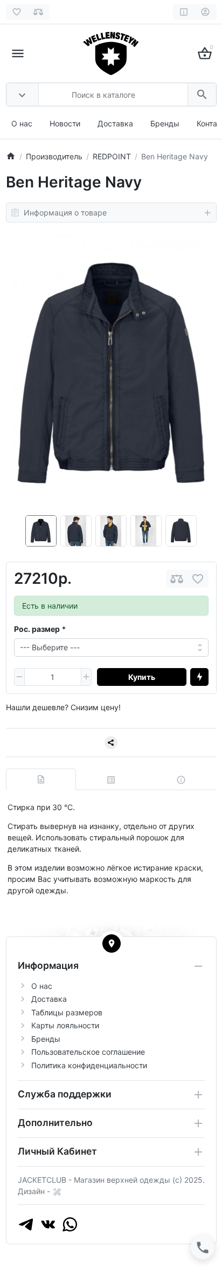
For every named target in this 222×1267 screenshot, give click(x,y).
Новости (65, 123)
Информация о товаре (65, 212)
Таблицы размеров (66, 1012)
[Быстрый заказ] (199, 677)
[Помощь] (184, 12)
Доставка (115, 123)
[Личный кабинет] (206, 12)
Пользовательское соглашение (88, 1051)
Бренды (164, 123)
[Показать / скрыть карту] (111, 943)
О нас (21, 123)
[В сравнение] (177, 579)
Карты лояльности (65, 1025)
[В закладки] (198, 579)
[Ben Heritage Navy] (111, 374)
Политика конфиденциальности (89, 1065)
